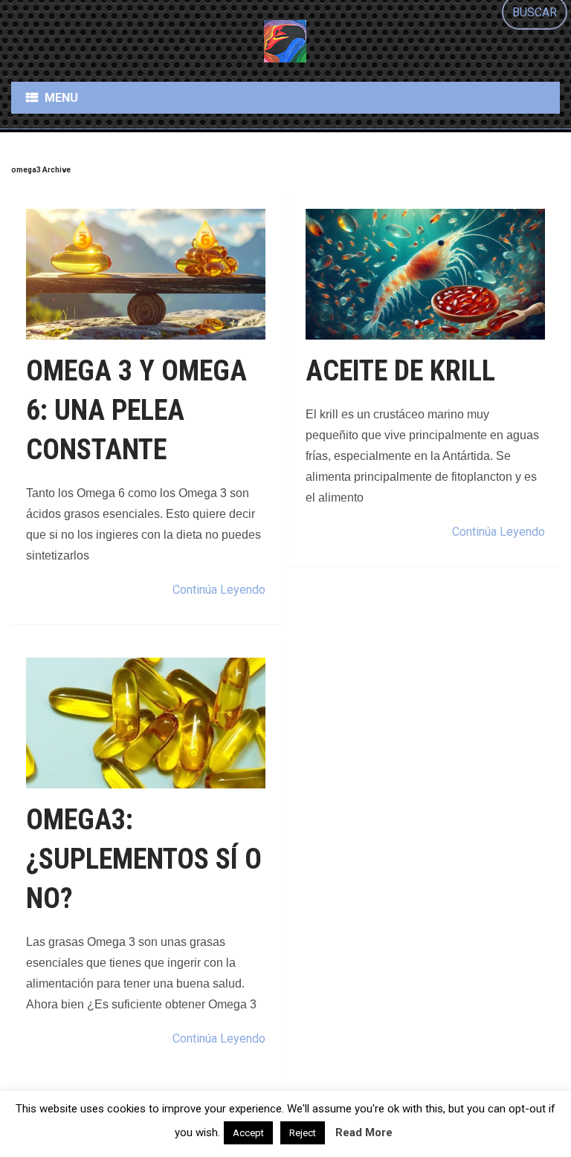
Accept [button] (248, 1132)
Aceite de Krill (400, 370)
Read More (364, 1132)
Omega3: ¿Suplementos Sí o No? (144, 859)
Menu (61, 98)
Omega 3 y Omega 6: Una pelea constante (136, 410)
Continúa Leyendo (218, 590)
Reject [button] (302, 1132)
